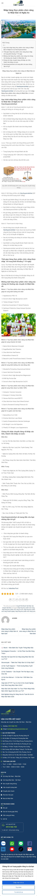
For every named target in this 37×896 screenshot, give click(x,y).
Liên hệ (5, 819)
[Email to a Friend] (20, 599)
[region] (18, 880)
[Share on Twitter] (16, 599)
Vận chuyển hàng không (10, 783)
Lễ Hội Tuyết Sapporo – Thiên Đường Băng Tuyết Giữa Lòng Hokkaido (17, 667)
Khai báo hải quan (8, 795)
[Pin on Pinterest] (23, 599)
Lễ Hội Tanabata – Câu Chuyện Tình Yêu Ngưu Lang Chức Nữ (17, 673)
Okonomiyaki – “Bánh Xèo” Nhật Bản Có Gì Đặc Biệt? (17, 662)
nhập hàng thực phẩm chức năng (26, 607)
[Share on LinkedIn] (26, 599)
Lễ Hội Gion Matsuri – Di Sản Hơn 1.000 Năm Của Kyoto (16, 678)
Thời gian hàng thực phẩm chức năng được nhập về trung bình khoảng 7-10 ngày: (18, 53)
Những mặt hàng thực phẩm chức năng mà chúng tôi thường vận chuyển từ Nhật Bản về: (18, 57)
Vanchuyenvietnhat (23, 86)
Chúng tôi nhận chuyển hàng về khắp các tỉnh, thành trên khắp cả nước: (17, 61)
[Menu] (2, 3)
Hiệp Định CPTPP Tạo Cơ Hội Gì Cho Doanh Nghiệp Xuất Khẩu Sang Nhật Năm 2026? (17, 684)
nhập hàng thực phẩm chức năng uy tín (25, 611)
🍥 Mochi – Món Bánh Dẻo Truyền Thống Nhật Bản (17, 648)
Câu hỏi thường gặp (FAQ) (10, 811)
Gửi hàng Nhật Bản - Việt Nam (12, 780)
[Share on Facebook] (13, 599)
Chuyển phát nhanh (8, 791)
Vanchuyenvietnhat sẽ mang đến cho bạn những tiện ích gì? (18, 65)
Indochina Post (13, 588)
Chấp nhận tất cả (18, 882)
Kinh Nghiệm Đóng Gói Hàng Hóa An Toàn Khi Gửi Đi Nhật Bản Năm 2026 (17, 695)
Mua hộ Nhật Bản (8, 798)
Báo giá (5, 808)
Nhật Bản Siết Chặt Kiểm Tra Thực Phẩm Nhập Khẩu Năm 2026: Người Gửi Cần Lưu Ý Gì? (17, 690)
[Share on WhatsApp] (10, 599)
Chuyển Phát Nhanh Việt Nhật (23, 606)
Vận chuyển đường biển (10, 787)
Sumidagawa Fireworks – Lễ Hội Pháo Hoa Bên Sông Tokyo (17, 652)
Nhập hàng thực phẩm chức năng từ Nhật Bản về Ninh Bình (27, 631)
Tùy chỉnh (18, 887)
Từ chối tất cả (18, 892)
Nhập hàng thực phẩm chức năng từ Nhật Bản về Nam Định (9, 631)
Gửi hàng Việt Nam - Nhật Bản (11, 776)
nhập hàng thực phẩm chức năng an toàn (12, 609)
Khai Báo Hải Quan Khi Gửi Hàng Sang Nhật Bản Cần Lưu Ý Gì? (17, 658)
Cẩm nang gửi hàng (8, 815)
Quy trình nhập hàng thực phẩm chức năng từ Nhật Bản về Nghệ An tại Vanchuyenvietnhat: (19, 48)
